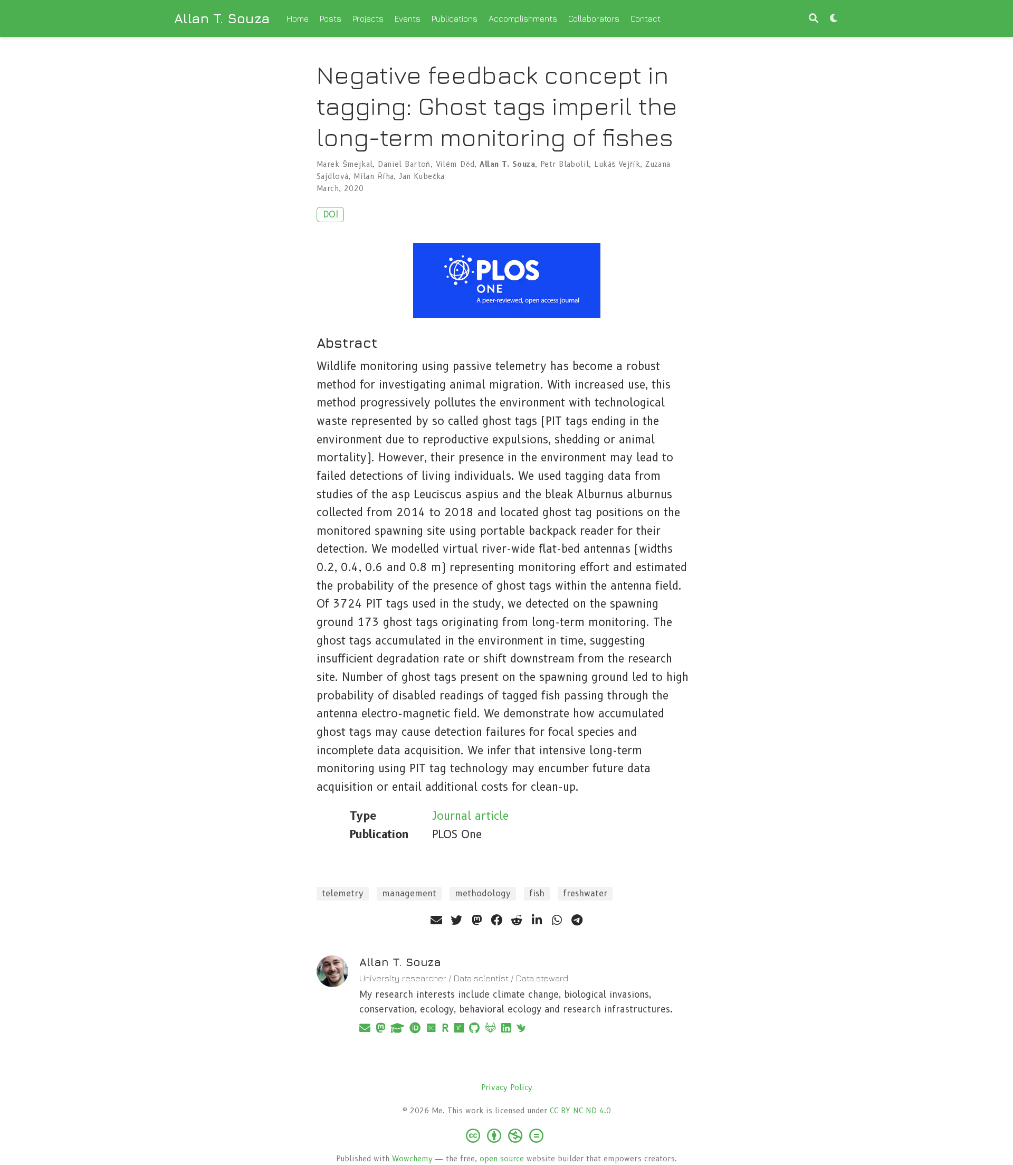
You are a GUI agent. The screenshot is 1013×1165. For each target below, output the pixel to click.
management (409, 893)
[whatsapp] (557, 920)
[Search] (813, 19)
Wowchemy (412, 1158)
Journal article (470, 815)
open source (502, 1158)
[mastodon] (476, 920)
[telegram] (577, 920)
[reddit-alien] (516, 920)
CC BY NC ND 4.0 (580, 1110)
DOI (330, 214)
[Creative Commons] (507, 1135)
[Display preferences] (834, 19)
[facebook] (496, 920)
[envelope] (436, 920)
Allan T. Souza (222, 18)
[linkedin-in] (536, 920)
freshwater (585, 893)
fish (536, 893)
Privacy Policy (506, 1087)
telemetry (343, 893)
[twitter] (456, 920)
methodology (483, 893)
